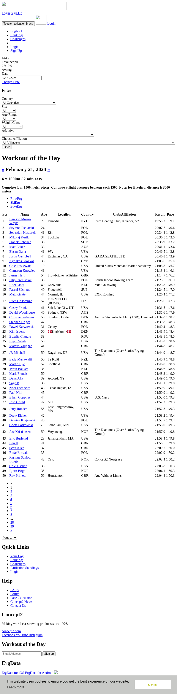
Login (6, 13)
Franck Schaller (20, 242)
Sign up (49, 653)
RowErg (16, 198)
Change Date (11, 82)
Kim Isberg (17, 331)
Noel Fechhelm (19, 388)
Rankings (16, 35)
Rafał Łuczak (18, 452)
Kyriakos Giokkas (21, 261)
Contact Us (18, 605)
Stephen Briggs (19, 322)
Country (7, 98)
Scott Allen (16, 448)
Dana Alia (16, 378)
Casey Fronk (18, 308)
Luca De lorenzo (20, 301)
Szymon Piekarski (21, 228)
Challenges (17, 39)
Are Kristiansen (20, 432)
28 (12, 522)
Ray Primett (17, 475)
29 (12, 526)
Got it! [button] (152, 684)
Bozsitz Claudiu (20, 336)
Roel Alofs (16, 285)
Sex (4, 106)
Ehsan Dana (17, 251)
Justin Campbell (20, 256)
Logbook (16, 31)
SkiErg (15, 202)
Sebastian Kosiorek (22, 232)
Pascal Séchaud (19, 289)
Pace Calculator (21, 598)
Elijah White (17, 341)
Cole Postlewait (20, 266)
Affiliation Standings (24, 568)
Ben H (13, 443)
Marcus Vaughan (20, 346)
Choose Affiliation (14, 138)
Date (5, 73)
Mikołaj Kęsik (19, 237)
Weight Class (11, 122)
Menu (18, 23)
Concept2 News (21, 601)
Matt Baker (17, 247)
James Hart (16, 275)
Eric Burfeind (18, 438)
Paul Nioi (15, 392)
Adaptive (8, 130)
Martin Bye (17, 364)
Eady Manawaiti (20, 359)
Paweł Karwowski (22, 327)
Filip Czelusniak (20, 280)
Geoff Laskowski (21, 425)
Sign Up (16, 13)
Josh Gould (17, 402)
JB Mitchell (17, 352)
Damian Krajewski (22, 420)
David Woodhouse (22, 312)
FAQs (14, 590)
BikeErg (16, 206)
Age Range (9, 114)
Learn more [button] (15, 687)
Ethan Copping (19, 397)
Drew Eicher (18, 415)
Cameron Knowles (22, 270)
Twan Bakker (18, 369)
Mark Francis (18, 373)
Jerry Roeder (18, 409)
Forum (14, 594)
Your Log (17, 556)
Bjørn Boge (17, 471)
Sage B (14, 383)
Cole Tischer (18, 466)
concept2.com (11, 631)
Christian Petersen (21, 317)
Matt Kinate (17, 294)
